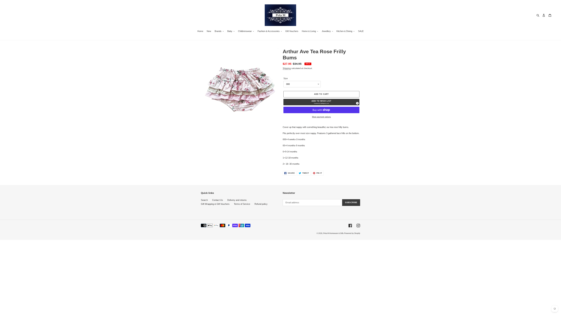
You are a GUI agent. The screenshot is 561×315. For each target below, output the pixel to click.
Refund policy (260, 204)
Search (204, 200)
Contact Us (217, 200)
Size (285, 78)
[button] (321, 102)
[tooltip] (357, 103)
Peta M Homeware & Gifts (333, 233)
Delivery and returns (237, 200)
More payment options (321, 117)
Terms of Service (242, 204)
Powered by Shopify (352, 233)
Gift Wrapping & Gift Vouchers (215, 204)
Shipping (287, 68)
